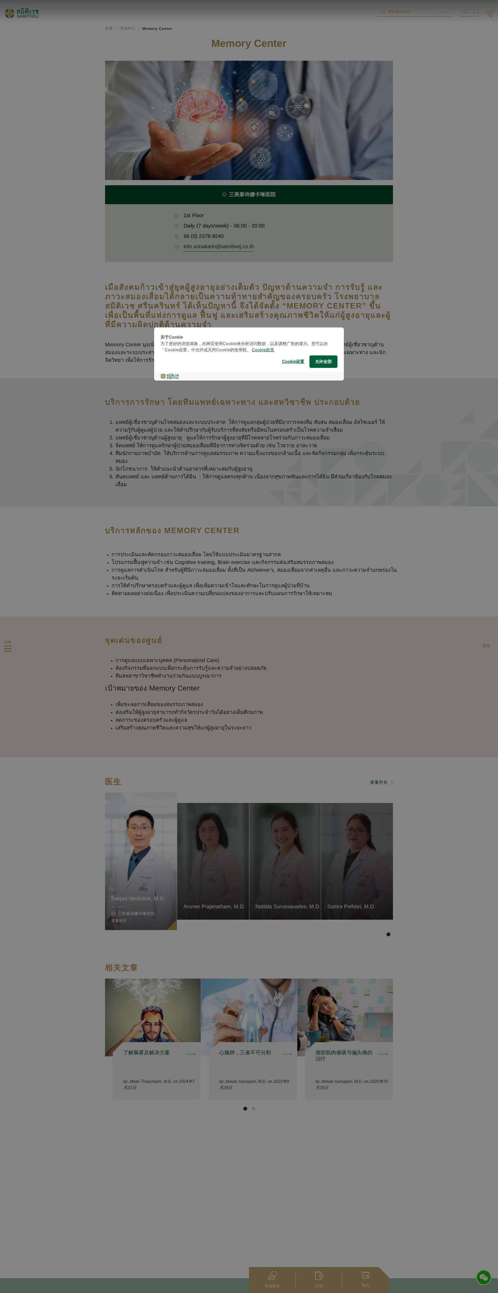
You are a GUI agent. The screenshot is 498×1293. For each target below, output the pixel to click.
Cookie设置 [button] (293, 362)
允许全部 (323, 362)
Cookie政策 (263, 350)
